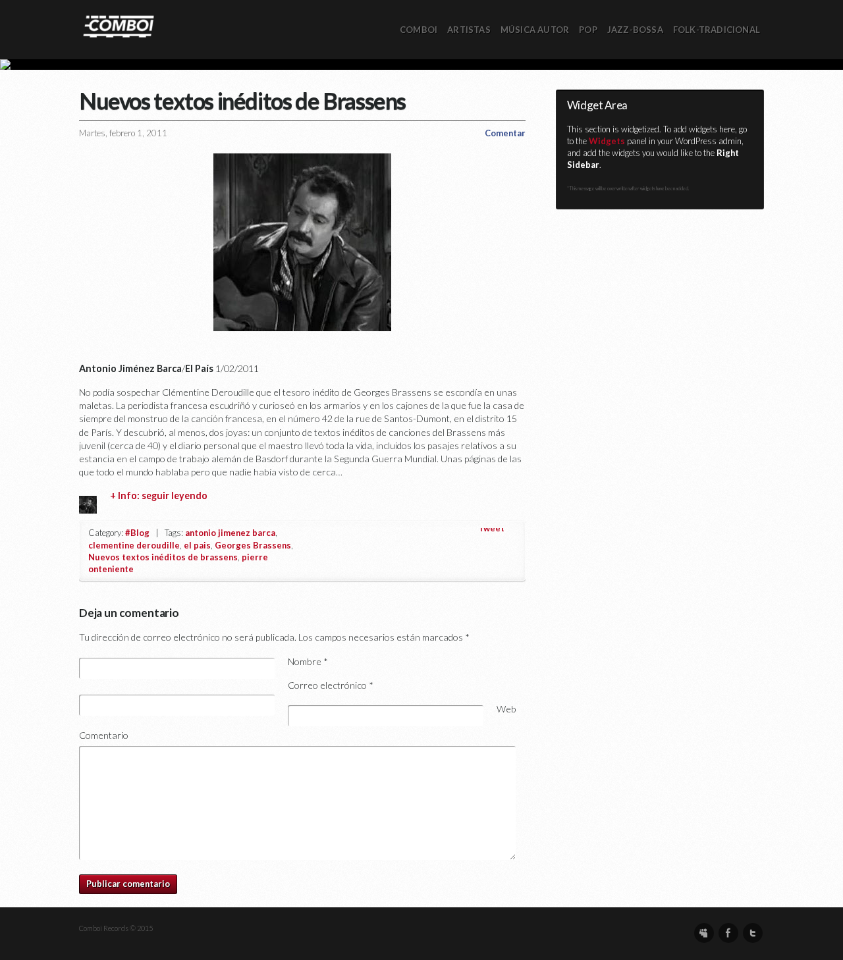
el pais (197, 545)
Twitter (753, 933)
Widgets (607, 141)
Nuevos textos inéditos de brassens (163, 557)
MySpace (704, 933)
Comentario (103, 735)
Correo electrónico (330, 685)
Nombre (308, 661)
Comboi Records (421, 64)
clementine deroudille (134, 545)
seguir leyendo (174, 495)
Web (506, 708)
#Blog (137, 532)
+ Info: (126, 495)
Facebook (728, 933)
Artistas (469, 29)
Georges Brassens (253, 545)
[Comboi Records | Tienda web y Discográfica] (118, 25)
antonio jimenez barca (230, 532)
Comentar (505, 133)
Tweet (491, 528)
